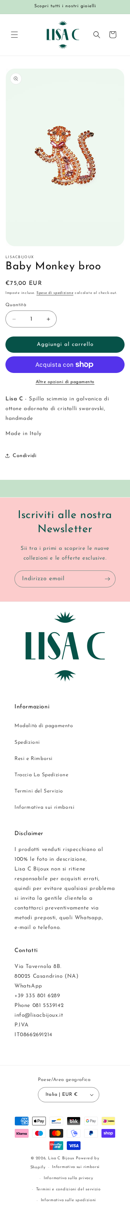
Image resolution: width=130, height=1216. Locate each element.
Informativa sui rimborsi (44, 807)
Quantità (15, 305)
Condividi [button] (24, 456)
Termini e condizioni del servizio (68, 1189)
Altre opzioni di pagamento (65, 382)
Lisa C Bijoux (61, 1158)
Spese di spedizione (54, 293)
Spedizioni (27, 742)
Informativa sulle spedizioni (68, 1200)
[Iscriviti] (107, 578)
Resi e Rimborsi (33, 758)
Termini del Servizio (38, 791)
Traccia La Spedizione (41, 775)
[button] (14, 35)
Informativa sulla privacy (68, 1178)
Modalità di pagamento (43, 726)
